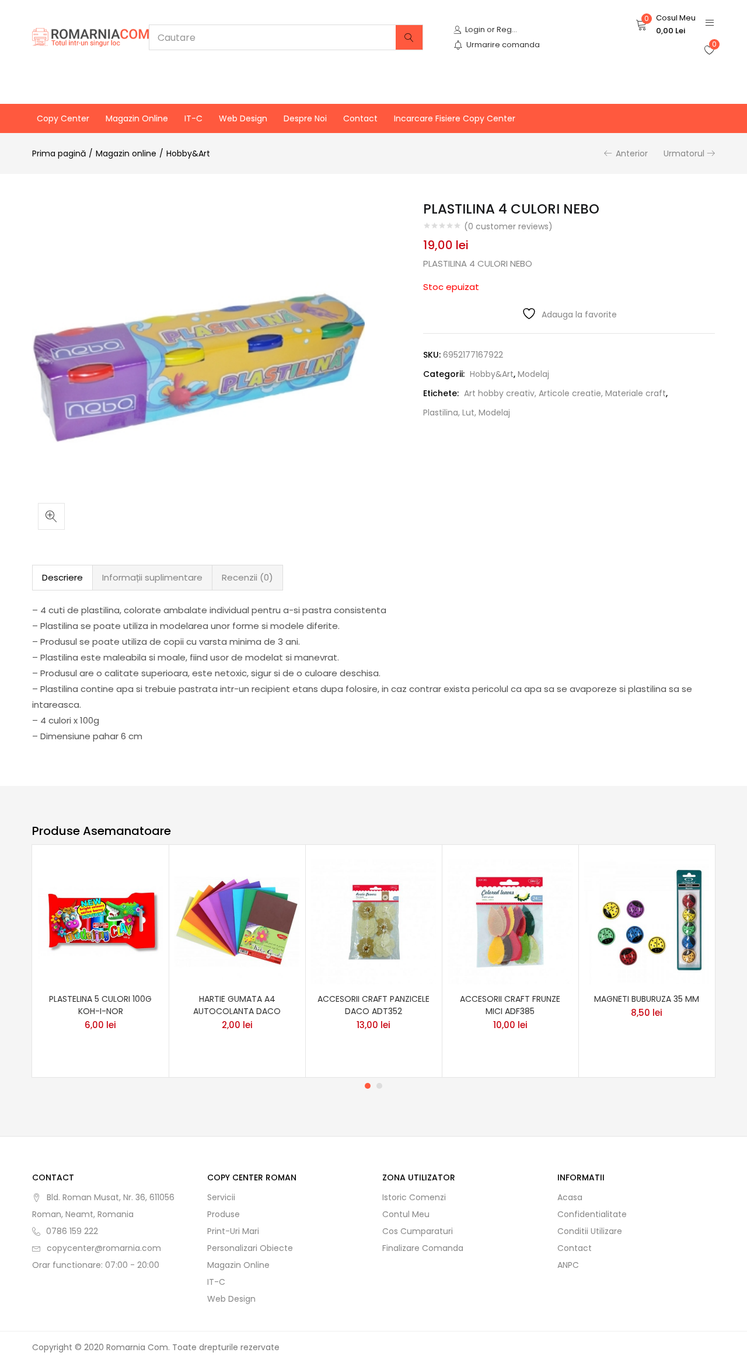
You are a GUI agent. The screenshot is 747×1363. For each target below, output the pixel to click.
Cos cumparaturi (417, 1231)
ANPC (568, 1265)
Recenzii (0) (247, 577)
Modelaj (533, 374)
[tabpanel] (100, 961)
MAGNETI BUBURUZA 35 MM (646, 999)
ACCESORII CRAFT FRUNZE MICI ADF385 (510, 1005)
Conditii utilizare (589, 1231)
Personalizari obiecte (250, 1248)
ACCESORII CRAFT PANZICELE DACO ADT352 (373, 1005)
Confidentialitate (592, 1214)
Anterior (632, 153)
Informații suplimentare (152, 577)
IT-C (193, 118)
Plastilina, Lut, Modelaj (466, 412)
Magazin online (137, 118)
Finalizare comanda (422, 1248)
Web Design (243, 118)
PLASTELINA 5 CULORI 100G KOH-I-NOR (100, 1005)
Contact (360, 118)
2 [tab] (379, 1086)
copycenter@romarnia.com (104, 1248)
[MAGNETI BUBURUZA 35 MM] (646, 921)
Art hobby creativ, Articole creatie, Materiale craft (565, 393)
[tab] (62, 577)
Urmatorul (684, 153)
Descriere (62, 577)
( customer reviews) (508, 226)
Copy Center (63, 118)
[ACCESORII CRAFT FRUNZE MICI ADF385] (510, 921)
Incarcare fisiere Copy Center (454, 118)
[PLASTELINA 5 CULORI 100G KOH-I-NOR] (100, 921)
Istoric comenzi (414, 1197)
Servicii (221, 1197)
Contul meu (406, 1214)
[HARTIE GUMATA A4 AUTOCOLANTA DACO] (236, 921)
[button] (666, 24)
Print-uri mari (233, 1231)
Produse (223, 1214)
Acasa (569, 1197)
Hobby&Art (188, 153)
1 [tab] (368, 1086)
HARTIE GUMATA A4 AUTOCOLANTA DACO (237, 1005)
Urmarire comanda (503, 44)
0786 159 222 (72, 1231)
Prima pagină (59, 153)
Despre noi (305, 118)
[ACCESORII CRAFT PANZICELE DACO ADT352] (373, 921)
